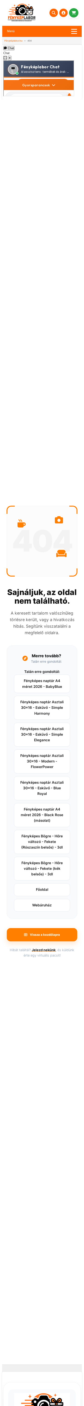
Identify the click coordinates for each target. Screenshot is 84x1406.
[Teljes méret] (5, 58)
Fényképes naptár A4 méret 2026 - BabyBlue (42, 684)
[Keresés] (53, 13)
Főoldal (42, 889)
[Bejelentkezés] (63, 13)
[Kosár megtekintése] (73, 12)
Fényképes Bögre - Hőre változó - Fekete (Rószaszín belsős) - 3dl (42, 842)
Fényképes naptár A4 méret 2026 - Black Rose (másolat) (42, 815)
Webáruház (42, 905)
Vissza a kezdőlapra (45, 934)
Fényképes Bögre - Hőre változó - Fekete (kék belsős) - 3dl (42, 869)
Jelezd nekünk (44, 950)
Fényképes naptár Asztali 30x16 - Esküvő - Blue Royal (42, 788)
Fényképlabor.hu (13, 40)
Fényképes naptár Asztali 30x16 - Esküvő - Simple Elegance (42, 734)
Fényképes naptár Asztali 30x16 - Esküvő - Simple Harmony (42, 708)
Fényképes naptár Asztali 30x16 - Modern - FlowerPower (42, 761)
